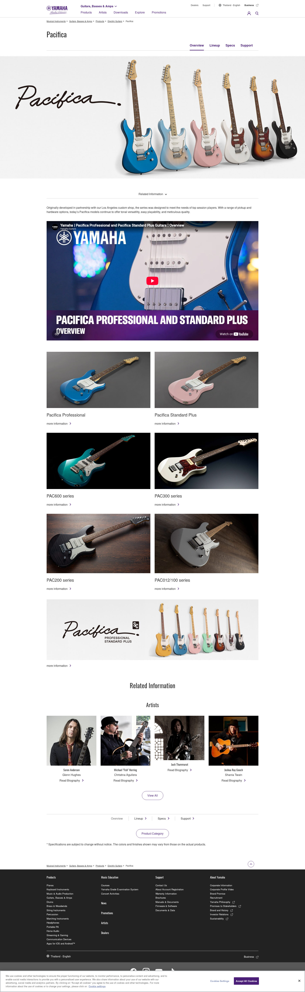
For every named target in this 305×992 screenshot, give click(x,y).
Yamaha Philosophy (220, 902)
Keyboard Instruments (58, 889)
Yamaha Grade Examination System (119, 889)
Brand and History (219, 910)
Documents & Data (165, 910)
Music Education (109, 877)
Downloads (121, 12)
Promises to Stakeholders (223, 906)
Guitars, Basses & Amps (97, 6)
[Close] (299, 981)
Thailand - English (231, 5)
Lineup (215, 45)
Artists (103, 12)
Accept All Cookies (246, 981)
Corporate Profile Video (222, 889)
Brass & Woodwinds (57, 906)
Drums (50, 902)
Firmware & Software (166, 906)
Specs (230, 45)
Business (249, 5)
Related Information (151, 194)
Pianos (50, 885)
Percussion (52, 914)
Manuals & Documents (167, 902)
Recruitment (216, 897)
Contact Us (161, 885)
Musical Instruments (56, 21)
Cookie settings (97, 986)
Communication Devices (59, 939)
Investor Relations (219, 914)
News (103, 903)
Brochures (161, 897)
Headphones (53, 922)
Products (86, 12)
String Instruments (56, 910)
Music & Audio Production (60, 893)
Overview (197, 45)
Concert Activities (110, 893)
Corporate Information (221, 885)
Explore (140, 12)
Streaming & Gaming (57, 935)
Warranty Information (166, 893)
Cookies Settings (219, 981)
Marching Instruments (58, 918)
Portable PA (53, 927)
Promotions (159, 12)
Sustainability (217, 918)
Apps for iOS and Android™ (61, 943)
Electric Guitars (115, 21)
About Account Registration (170, 889)
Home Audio (53, 931)
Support (206, 5)
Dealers (194, 5)
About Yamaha (217, 877)
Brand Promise (217, 893)
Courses (105, 885)
